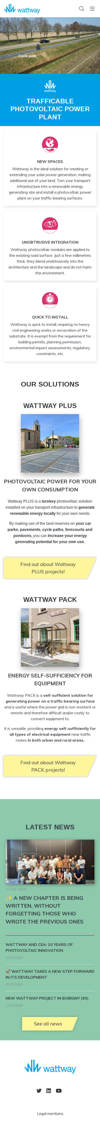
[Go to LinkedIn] (48, 1090)
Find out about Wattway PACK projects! (48, 766)
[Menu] (92, 8)
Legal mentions (50, 1113)
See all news (48, 1024)
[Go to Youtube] (59, 1090)
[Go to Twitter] (39, 1090)
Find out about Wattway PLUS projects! (48, 568)
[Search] (82, 8)
